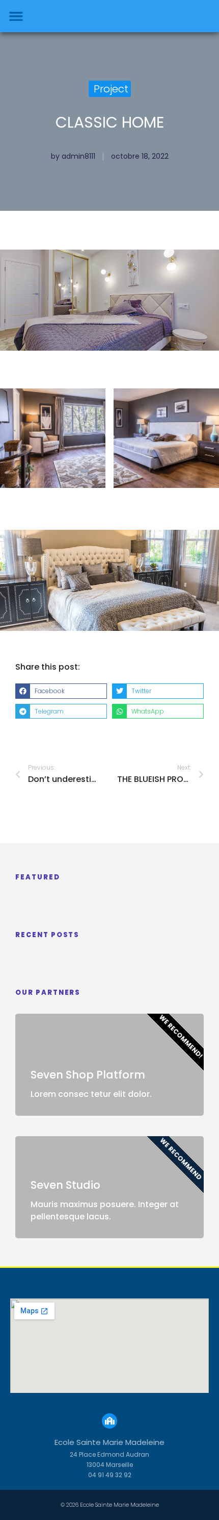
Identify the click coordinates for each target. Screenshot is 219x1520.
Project (111, 89)
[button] (16, 16)
